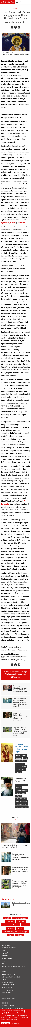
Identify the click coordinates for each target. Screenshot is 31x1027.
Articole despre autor (21, 807)
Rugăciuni (18, 758)
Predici (18, 769)
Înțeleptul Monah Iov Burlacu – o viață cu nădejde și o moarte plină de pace (20, 731)
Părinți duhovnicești (8, 974)
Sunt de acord (5, 1023)
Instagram (21, 674)
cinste (10, 935)
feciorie (15, 925)
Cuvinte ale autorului (21, 785)
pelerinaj (19, 935)
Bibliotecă (5, 956)
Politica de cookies (8, 1006)
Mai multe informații (11, 1020)
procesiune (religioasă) (11, 932)
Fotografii (18, 772)
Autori (4, 972)
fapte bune (21, 921)
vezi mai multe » (15, 820)
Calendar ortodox (7, 987)
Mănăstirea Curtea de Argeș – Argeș (21, 904)
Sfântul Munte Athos (21, 801)
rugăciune (6, 925)
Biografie (18, 787)
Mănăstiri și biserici (21, 804)
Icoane (24, 761)
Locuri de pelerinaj (21, 766)
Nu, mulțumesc (15, 1023)
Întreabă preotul (7, 958)
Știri (3, 964)
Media (3, 961)
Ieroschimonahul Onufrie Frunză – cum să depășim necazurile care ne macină (20, 702)
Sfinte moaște (20, 764)
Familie (4, 950)
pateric (7, 918)
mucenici (25, 925)
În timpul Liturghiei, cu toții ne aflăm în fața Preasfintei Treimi (20, 688)
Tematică (4, 980)
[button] (19, 2)
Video (23, 769)
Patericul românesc (20, 918)
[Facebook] (12, 27)
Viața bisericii (6, 945)
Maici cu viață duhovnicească (11, 977)
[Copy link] (19, 27)
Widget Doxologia (7, 990)
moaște (24, 932)
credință (10, 928)
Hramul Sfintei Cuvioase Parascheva (13, 966)
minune (20, 928)
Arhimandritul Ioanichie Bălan (15, 22)
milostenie (10, 921)
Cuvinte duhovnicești (21, 790)
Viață (25, 758)
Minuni (18, 761)
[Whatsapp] (15, 27)
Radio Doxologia (7, 993)
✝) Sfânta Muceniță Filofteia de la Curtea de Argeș (22, 748)
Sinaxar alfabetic (7, 982)
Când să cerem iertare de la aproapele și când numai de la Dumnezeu (20, 716)
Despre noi (5, 1003)
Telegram (16, 677)
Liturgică (5, 953)
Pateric (15, 8)
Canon (24, 755)
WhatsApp (10, 674)
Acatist (18, 755)
